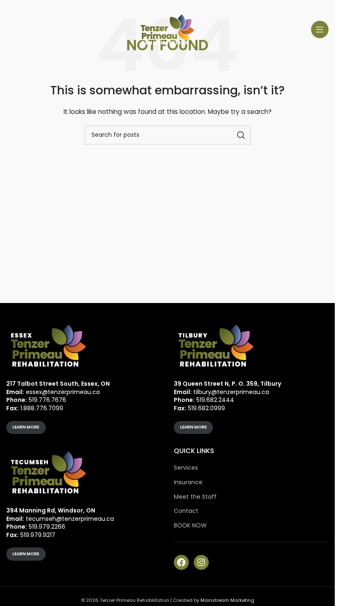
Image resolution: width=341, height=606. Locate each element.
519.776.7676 (47, 400)
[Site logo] (167, 29)
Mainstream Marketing (227, 600)
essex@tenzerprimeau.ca (63, 392)
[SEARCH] (241, 135)
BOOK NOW (190, 526)
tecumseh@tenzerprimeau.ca (70, 519)
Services (186, 468)
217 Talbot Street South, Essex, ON (58, 383)
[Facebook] (181, 562)
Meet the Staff (195, 497)
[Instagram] (201, 562)
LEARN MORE (25, 427)
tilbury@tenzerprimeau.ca (231, 392)
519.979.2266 (47, 526)
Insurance (188, 482)
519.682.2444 (215, 400)
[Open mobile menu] (320, 29)
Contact (186, 511)
